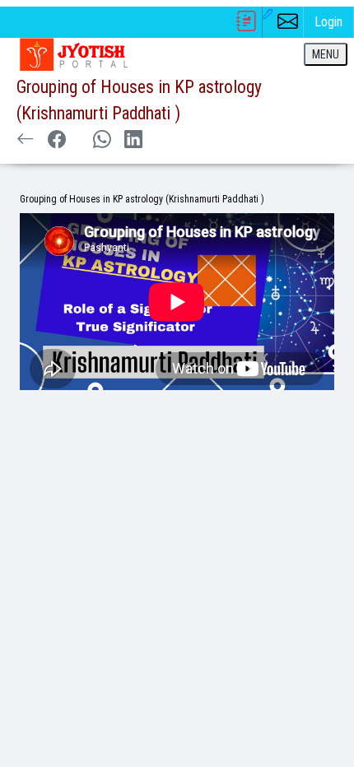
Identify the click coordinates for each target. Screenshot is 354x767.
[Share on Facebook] (57, 140)
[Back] (25, 140)
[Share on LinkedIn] (133, 140)
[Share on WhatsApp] (101, 140)
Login (328, 22)
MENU (325, 54)
